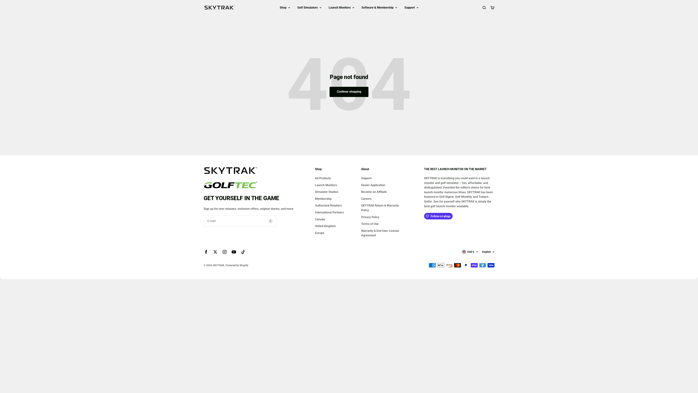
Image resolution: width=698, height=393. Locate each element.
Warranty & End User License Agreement (380, 233)
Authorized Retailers (328, 205)
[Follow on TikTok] (243, 251)
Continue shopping (349, 91)
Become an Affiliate (374, 192)
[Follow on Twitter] (215, 251)
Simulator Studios (326, 192)
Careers (366, 199)
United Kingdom (325, 226)
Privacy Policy (370, 217)
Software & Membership (378, 7)
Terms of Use (370, 224)
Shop (283, 7)
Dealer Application (373, 185)
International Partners (329, 212)
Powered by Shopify (237, 265)
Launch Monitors (340, 7)
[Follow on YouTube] (233, 251)
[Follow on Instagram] (224, 251)
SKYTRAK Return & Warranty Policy (380, 208)
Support (409, 7)
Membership (323, 199)
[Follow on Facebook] (206, 251)
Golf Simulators (307, 7)
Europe (319, 233)
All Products (323, 178)
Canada (320, 219)
